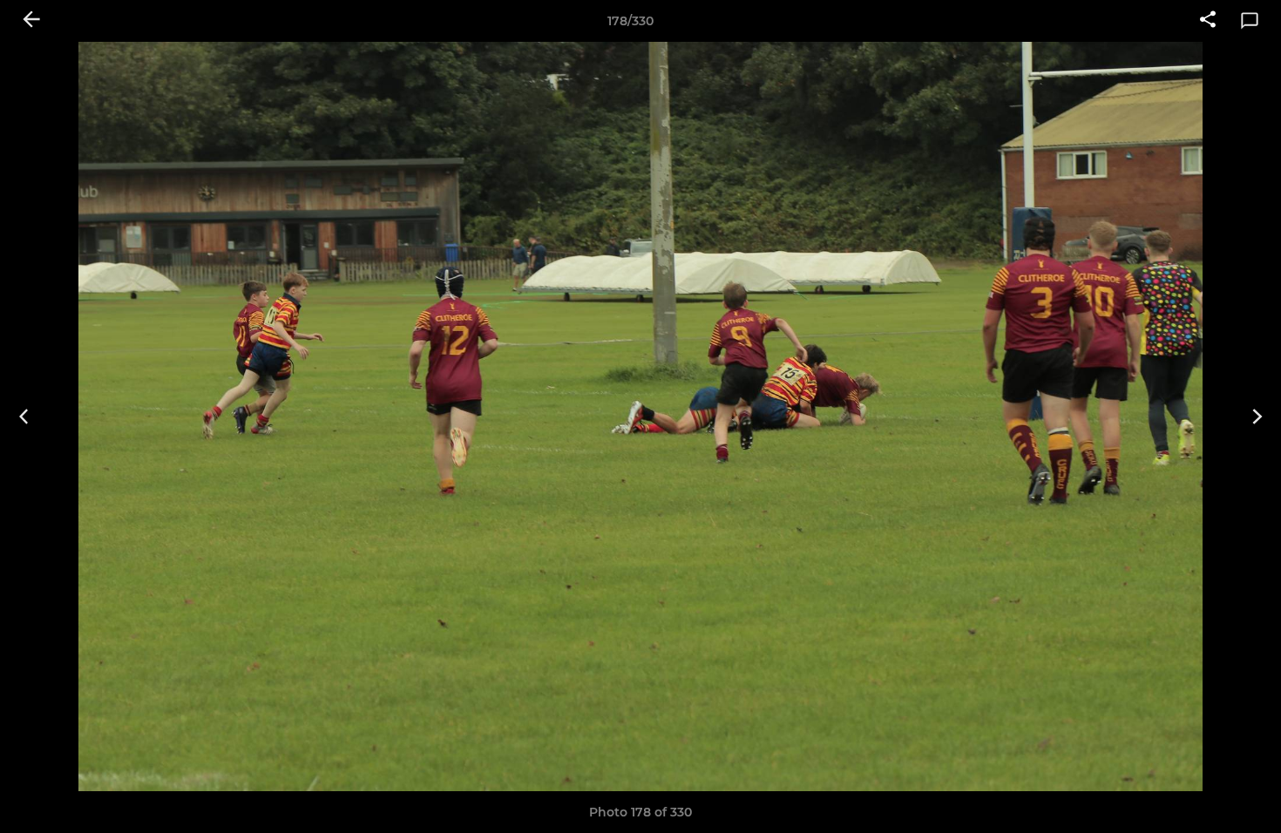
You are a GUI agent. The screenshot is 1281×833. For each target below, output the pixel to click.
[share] (1207, 21)
